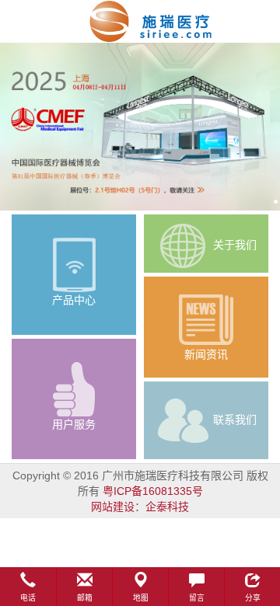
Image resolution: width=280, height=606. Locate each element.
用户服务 (74, 424)
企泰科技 (167, 506)
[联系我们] (183, 419)
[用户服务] (74, 389)
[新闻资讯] (206, 319)
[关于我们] (183, 244)
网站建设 (113, 506)
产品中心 (74, 300)
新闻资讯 (206, 354)
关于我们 (235, 244)
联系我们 (235, 419)
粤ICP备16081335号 (153, 491)
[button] (28, 586)
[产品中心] (74, 265)
